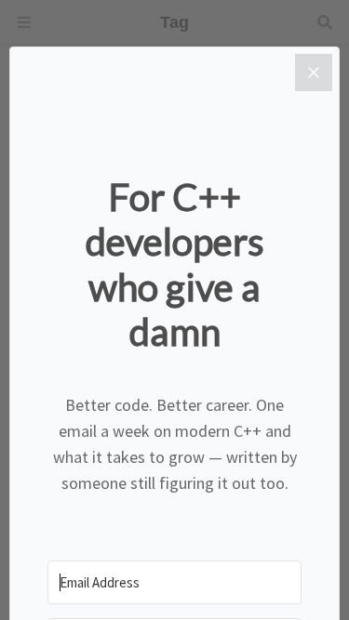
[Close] (313, 72)
